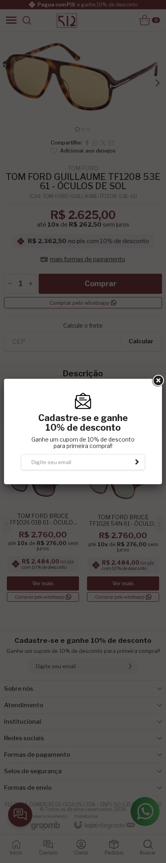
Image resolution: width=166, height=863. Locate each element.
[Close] (157, 381)
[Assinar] (137, 462)
